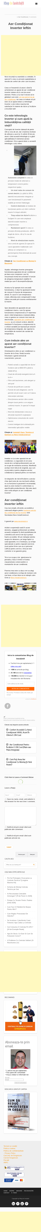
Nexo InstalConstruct (18, 578)
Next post (32, 854)
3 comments (32, 17)
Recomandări (28, 1191)
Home (5, 1191)
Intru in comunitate (20, 1083)
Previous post (21, 854)
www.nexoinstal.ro (21, 521)
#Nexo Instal (31, 720)
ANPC (6, 1162)
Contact (6, 1193)
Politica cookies (9, 1148)
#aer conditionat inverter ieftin (14, 718)
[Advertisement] (20, 971)
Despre (11, 1191)
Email (7, 1078)
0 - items (14, 1193)
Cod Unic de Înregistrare (13, 1156)
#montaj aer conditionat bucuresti (15, 720)
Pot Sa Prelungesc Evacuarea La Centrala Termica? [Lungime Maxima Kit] (19, 880)
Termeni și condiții (10, 1146)
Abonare (19, 1191)
